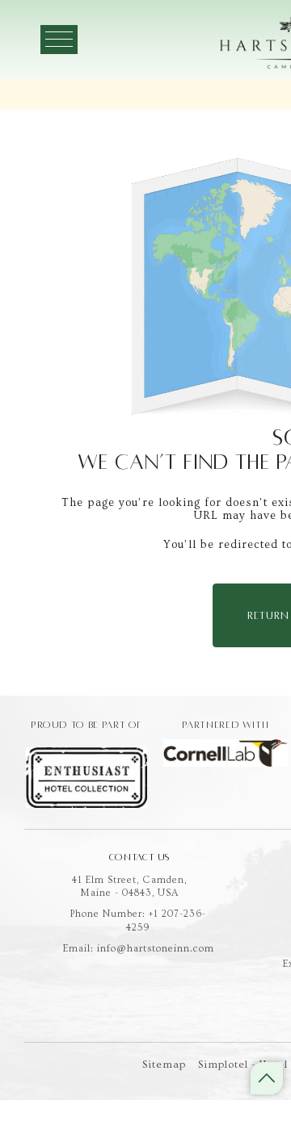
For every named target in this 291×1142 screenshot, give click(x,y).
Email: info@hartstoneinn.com (138, 948)
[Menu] (59, 39)
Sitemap (164, 1064)
